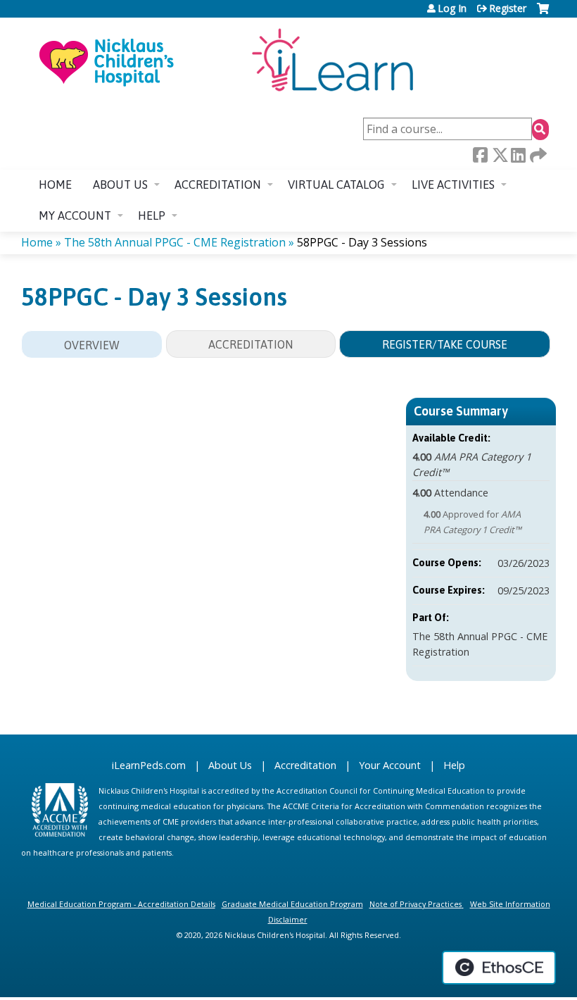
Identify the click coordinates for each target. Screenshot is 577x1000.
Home (55, 184)
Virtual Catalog (336, 184)
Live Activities (453, 184)
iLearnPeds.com (149, 765)
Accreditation (218, 184)
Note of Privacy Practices (415, 904)
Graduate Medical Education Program (292, 904)
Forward (537, 155)
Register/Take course (444, 344)
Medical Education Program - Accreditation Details (121, 904)
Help (151, 215)
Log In (452, 8)
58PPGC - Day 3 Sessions (362, 242)
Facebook (480, 155)
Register (507, 8)
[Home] (225, 61)
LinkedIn (518, 155)
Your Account (390, 765)
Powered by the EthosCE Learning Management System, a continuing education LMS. (499, 968)
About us (120, 184)
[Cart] (543, 14)
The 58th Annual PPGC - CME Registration (175, 242)
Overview (92, 345)
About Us (230, 765)
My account (75, 215)
